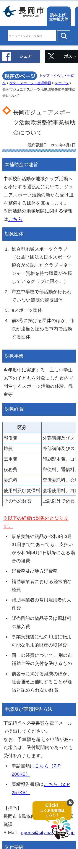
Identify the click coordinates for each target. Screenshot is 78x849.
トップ (44, 75)
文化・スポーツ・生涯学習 (30, 83)
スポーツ (62, 83)
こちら (15, 219)
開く (54, 820)
